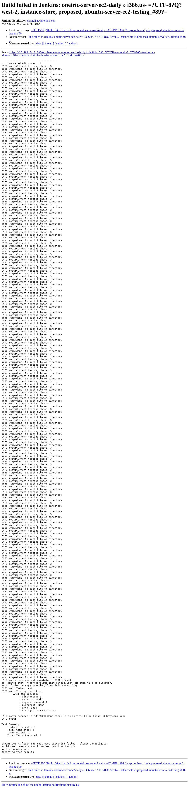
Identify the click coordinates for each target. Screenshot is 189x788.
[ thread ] (48, 43)
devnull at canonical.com (41, 20)
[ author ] (72, 43)
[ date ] (39, 43)
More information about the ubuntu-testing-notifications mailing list (40, 784)
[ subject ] (60, 43)
